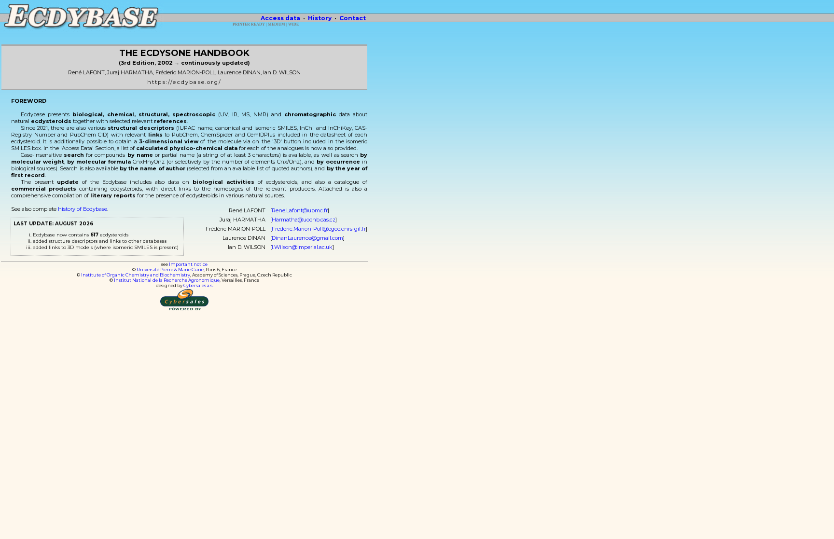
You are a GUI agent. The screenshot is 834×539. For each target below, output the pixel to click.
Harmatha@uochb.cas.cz (303, 219)
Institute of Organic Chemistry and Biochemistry (135, 274)
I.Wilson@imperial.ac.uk (302, 247)
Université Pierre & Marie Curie (170, 269)
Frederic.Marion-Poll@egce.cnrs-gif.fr (319, 228)
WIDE (293, 24)
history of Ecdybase (82, 209)
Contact (352, 18)
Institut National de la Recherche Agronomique (167, 280)
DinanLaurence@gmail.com (307, 238)
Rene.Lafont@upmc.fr (300, 210)
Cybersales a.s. (198, 285)
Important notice (188, 264)
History (320, 18)
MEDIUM (276, 24)
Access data (280, 18)
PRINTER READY (249, 24)
